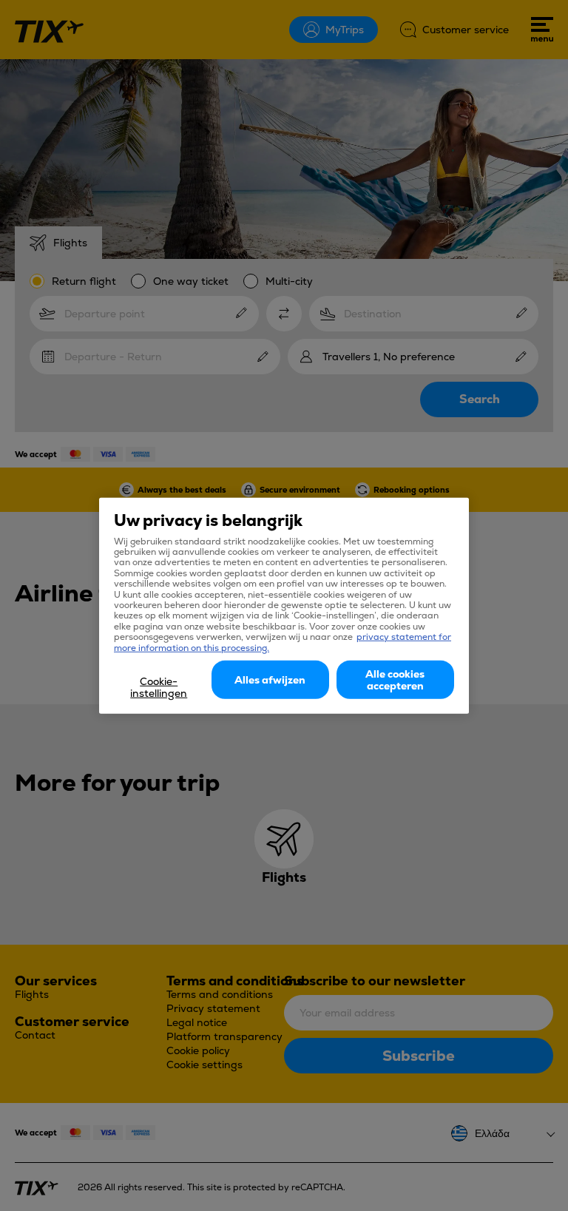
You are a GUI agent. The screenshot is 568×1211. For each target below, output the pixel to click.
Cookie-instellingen (158, 687)
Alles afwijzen (269, 680)
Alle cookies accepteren (395, 679)
